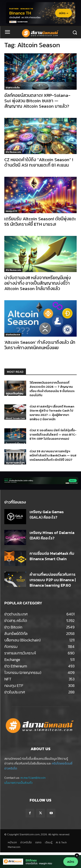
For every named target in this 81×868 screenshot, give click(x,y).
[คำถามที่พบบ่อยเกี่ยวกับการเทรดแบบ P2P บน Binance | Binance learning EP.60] (15, 579)
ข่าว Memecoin (13, 152)
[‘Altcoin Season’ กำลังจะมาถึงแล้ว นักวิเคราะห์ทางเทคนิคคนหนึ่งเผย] (40, 318)
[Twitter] (40, 813)
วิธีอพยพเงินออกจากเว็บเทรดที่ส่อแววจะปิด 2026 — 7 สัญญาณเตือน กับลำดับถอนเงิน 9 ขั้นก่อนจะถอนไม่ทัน (52, 389)
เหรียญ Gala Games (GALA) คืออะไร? (47, 514)
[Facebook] (30, 813)
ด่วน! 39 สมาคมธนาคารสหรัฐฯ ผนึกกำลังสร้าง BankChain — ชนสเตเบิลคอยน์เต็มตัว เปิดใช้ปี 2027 (53, 455)
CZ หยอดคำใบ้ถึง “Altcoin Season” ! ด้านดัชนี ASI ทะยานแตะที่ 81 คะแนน (38, 162)
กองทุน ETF (11, 211)
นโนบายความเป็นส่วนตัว (18, 782)
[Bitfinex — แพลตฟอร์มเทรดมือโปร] (40, 861)
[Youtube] (51, 813)
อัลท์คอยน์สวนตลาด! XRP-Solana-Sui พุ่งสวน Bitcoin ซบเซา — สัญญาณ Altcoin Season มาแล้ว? (37, 100)
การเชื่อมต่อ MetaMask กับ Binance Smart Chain (52, 556)
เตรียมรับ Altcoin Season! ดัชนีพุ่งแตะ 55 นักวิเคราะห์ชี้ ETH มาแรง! (40, 221)
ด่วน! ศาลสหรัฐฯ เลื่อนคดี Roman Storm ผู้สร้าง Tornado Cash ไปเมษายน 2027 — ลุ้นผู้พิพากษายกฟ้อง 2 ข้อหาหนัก (52, 413)
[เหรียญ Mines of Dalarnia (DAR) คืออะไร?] (15, 537)
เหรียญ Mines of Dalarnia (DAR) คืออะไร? (52, 535)
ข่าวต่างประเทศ (13, 334)
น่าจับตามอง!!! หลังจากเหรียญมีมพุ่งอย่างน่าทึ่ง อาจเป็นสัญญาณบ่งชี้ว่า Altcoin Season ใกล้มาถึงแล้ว (37, 283)
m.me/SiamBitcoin (33, 778)
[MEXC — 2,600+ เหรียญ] (40, 480)
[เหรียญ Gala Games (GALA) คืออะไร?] (15, 516)
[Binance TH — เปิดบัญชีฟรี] (40, 13)
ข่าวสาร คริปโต (13, 87)
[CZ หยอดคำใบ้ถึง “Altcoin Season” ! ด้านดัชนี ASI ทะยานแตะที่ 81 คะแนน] (40, 136)
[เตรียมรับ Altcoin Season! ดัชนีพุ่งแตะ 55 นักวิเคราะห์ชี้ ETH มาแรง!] (40, 195)
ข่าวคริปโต (10, 768)
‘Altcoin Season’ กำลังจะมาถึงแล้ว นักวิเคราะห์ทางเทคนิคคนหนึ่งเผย (39, 345)
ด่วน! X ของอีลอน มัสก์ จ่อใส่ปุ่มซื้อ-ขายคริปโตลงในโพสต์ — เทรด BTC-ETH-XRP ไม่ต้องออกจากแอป (53, 434)
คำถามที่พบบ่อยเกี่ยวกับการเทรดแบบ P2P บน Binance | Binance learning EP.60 (53, 579)
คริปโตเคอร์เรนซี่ (62, 763)
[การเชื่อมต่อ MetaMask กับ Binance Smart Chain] (15, 558)
